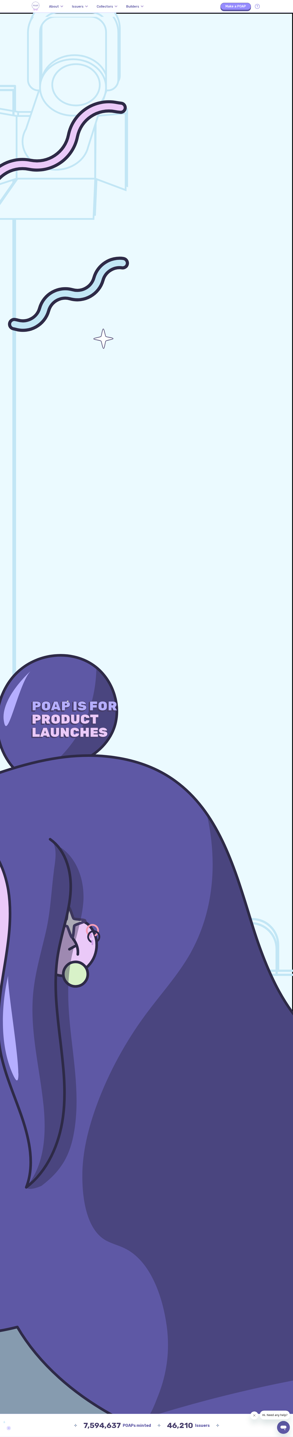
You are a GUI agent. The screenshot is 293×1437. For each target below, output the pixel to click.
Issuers (78, 6)
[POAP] (35, 6)
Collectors (105, 6)
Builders (132, 6)
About (54, 6)
